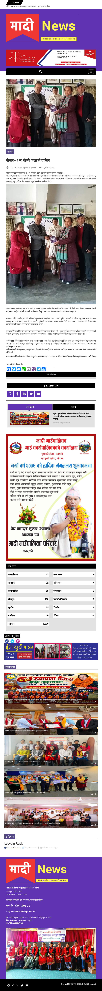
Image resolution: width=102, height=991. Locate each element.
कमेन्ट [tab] (73, 406)
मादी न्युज (73, 984)
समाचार (10, 151)
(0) (31, 848)
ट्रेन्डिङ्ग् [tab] (30, 406)
